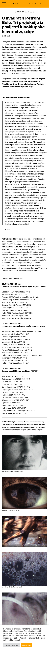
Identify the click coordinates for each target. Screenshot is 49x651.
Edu (32, 12)
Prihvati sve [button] (26, 645)
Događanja (22, 12)
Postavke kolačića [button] (11, 645)
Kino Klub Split (27, 3)
